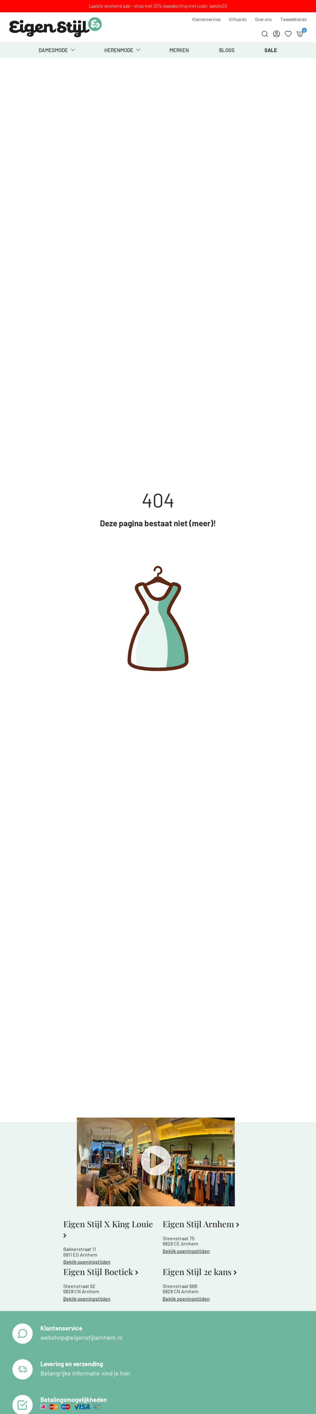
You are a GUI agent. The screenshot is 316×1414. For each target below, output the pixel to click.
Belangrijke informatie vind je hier (85, 1373)
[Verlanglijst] (288, 34)
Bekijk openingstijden (86, 1262)
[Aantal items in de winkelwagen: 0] (300, 34)
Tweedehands (294, 19)
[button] (155, 1162)
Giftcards (238, 19)
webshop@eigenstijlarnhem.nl (81, 1337)
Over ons (263, 19)
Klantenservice (206, 19)
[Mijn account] (276, 34)
